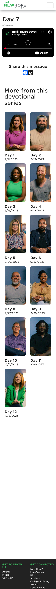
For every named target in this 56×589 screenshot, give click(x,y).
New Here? (36, 569)
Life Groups (37, 572)
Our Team (7, 578)
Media (5, 575)
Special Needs (38, 587)
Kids (32, 575)
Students (35, 578)
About (6, 571)
